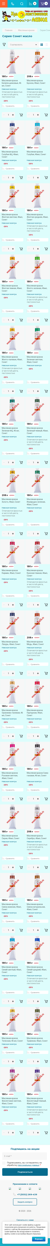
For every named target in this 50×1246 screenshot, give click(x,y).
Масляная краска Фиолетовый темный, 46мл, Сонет (36, 1101)
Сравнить (10, 106)
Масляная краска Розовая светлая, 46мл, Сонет (10, 775)
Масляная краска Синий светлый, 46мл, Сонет (12, 969)
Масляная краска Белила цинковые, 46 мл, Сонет (11, 83)
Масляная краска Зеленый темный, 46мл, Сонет (37, 430)
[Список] (47, 45)
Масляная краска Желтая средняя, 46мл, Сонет (37, 217)
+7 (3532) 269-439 (27, 1194)
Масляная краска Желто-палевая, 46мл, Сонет (12, 359)
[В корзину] (21, 115)
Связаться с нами (25, 1220)
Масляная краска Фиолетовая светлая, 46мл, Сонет (11, 1101)
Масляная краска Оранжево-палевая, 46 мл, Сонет (12, 713)
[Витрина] (41, 45)
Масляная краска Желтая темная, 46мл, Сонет (12, 288)
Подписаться (25, 1172)
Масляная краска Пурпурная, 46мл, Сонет (35, 713)
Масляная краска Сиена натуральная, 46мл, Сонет (36, 906)
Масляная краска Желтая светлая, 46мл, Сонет (12, 217)
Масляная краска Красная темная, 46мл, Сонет (37, 573)
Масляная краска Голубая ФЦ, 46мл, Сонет (10, 154)
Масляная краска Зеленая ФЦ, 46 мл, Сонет (10, 430)
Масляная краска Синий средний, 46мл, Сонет (37, 969)
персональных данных (28, 1165)
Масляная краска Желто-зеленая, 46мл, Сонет (37, 288)
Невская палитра (9, 89)
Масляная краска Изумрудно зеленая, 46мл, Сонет (36, 501)
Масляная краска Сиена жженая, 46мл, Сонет (11, 906)
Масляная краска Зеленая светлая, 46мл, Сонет (35, 359)
